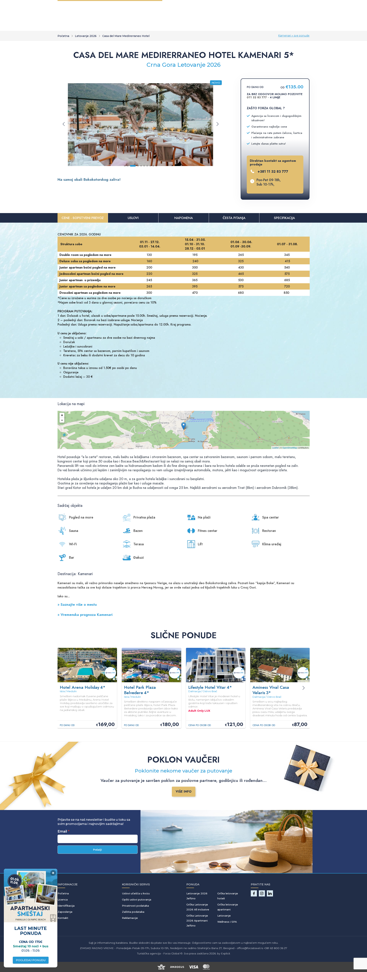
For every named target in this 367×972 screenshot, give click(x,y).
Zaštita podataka (133, 911)
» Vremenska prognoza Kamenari (85, 614)
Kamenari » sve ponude (293, 35)
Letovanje (224, 915)
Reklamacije (130, 917)
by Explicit (223, 953)
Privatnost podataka (135, 905)
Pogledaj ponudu (30, 960)
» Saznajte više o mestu (77, 604)
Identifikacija (66, 905)
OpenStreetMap (289, 447)
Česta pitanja (234, 218)
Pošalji (97, 849)
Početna (63, 36)
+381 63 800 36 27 (275, 948)
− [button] (62, 420)
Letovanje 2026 (86, 36)
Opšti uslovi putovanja (136, 899)
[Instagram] (262, 893)
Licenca (63, 899)
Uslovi (133, 218)
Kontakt (63, 917)
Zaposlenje (65, 911)
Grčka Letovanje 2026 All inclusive (197, 907)
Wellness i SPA (227, 921)
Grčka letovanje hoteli (227, 896)
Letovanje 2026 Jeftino (196, 896)
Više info (184, 791)
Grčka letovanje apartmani (227, 907)
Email (62, 831)
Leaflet (275, 447)
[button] (124, 166)
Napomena (183, 218)
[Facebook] (254, 893)
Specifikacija (284, 218)
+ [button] (62, 415)
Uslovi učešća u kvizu (136, 893)
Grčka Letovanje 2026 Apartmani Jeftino (197, 920)
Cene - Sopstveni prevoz (83, 218)
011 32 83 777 (257, 97)
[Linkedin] (270, 893)
